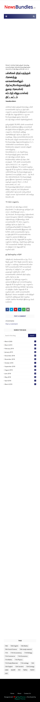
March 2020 (20, 341)
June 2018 (20, 373)
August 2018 (20, 370)
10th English (14, 646)
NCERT (13, 670)
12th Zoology (30, 666)
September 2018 (20, 366)
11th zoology (24, 663)
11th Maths (8, 660)
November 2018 (20, 359)
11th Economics (23, 656)
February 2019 (20, 349)
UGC (6, 673)
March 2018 (20, 384)
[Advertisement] (20, 41)
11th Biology (28, 653)
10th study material (26, 649)
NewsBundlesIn (11, 101)
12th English (9, 666)
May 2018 (20, 377)
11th (6, 653)
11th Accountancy (16, 653)
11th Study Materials (11, 663)
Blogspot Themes (20, 699)
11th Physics (18, 660)
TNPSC (25, 670)
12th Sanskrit (19, 666)
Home (7, 65)
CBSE (6, 670)
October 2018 (20, 363)
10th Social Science (11, 649)
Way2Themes (21, 697)
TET (19, 670)
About (19, 693)
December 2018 (20, 356)
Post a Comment (12, 324)
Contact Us (27, 693)
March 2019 (20, 345)
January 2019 (20, 352)
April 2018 (20, 381)
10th (6, 646)
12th (32, 663)
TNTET (32, 670)
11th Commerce (10, 656)
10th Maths (24, 646)
